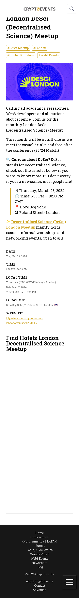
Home (39, 533)
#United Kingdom (20, 55)
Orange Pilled (39, 554)
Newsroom (39, 563)
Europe (40, 546)
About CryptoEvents (39, 581)
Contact (39, 585)
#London (39, 48)
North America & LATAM (40, 541)
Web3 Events (39, 558)
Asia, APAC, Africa (40, 550)
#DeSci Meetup (18, 48)
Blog (39, 567)
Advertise (39, 590)
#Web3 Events (48, 55)
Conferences (39, 537)
